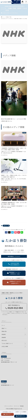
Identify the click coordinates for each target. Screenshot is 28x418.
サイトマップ (16, 406)
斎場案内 (4, 334)
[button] (6, 232)
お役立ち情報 (5, 346)
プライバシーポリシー (8, 406)
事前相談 (22, 406)
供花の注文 (4, 340)
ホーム (3, 325)
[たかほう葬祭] (6, 2)
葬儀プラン (4, 328)
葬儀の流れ (4, 331)
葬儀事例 (4, 337)
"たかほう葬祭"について (7, 343)
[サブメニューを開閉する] (25, 328)
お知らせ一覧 (5, 13)
